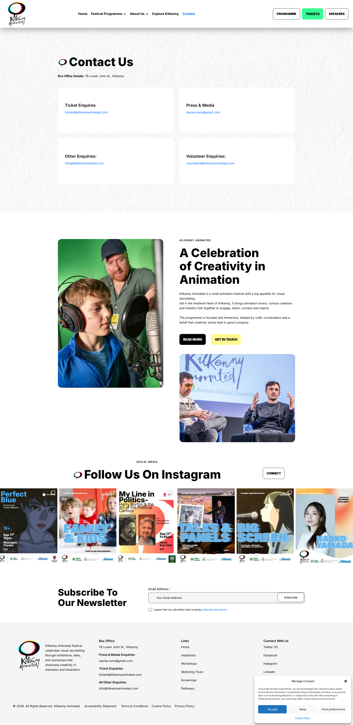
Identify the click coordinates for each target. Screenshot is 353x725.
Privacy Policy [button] (302, 718)
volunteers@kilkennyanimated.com (210, 163)
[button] (345, 681)
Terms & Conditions (135, 706)
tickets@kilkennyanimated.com (86, 112)
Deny (302, 709)
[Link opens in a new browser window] (28, 526)
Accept (272, 709)
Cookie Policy (161, 706)
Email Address (159, 589)
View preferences (333, 709)
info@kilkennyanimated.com (84, 163)
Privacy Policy (185, 706)
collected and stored (214, 609)
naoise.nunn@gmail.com (203, 112)
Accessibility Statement (100, 706)
